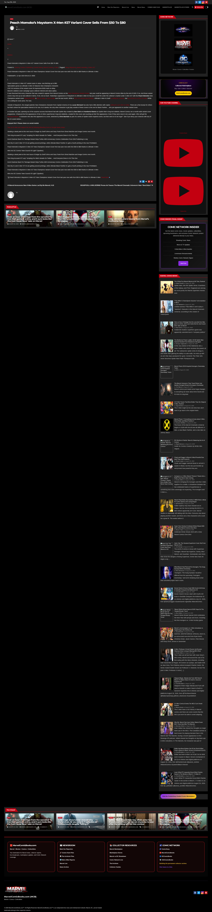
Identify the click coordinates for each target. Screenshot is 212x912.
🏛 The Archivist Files (67, 856)
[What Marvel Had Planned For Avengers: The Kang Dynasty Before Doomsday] (167, 572)
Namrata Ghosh (180, 726)
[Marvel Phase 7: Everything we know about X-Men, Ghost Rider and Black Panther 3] (167, 424)
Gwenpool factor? (13, 116)
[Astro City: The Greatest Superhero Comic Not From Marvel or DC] (167, 549)
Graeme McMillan (180, 422)
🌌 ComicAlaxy (164, 849)
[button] (192, 7)
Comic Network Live (116, 860)
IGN (177, 370)
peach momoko (82, 67)
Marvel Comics (48, 67)
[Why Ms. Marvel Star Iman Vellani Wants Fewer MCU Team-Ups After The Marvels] (167, 728)
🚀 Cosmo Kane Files (67, 853)
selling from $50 (29, 98)
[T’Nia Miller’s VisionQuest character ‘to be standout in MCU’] (167, 306)
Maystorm (72, 67)
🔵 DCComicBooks (165, 856)
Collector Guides (115, 867)
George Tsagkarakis (181, 343)
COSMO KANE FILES (154, 7)
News (133, 7)
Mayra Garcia (179, 707)
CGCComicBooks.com (183, 93)
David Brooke (179, 631)
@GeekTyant (179, 503)
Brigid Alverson (180, 444)
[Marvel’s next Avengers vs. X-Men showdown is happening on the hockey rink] (167, 633)
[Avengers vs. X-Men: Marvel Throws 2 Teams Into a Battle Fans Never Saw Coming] (167, 481)
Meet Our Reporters (113, 7)
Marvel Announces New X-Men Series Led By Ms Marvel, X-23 (31, 185)
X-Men (56, 67)
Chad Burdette (180, 591)
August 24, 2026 (114, 224)
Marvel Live (125, 7)
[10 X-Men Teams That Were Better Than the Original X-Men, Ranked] (167, 407)
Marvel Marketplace (116, 849)
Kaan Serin (179, 327)
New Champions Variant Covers (78, 93)
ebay (67, 67)
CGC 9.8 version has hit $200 (84, 98)
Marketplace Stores (116, 853)
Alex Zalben (179, 613)
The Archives (114, 863)
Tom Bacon (179, 387)
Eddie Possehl (180, 283)
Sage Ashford (179, 405)
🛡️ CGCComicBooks (166, 860)
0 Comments (43, 827)
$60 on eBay (41, 98)
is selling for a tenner (117, 98)
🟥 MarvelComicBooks (166, 853)
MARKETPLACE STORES (182, 7)
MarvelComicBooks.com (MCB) (20, 896)
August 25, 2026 (14, 224)
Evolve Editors (180, 479)
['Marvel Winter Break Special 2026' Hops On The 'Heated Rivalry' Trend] (167, 615)
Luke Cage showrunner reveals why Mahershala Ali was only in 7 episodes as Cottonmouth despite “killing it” (77, 822)
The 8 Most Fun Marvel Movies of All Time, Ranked (189, 281)
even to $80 (51, 98)
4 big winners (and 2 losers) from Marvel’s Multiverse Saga (128, 220)
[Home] (98, 7)
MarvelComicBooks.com (29, 224)
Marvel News (141, 7)
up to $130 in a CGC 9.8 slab (137, 98)
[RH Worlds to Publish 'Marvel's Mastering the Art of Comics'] (167, 446)
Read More (105, 177)
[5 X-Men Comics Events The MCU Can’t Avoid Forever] (167, 709)
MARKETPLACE (167, 7)
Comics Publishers (26, 67)
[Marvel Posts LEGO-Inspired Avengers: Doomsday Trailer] (167, 372)
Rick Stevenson (180, 570)
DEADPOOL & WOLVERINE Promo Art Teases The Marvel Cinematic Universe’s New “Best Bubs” (116, 185)
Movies (60, 817)
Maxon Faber (179, 529)
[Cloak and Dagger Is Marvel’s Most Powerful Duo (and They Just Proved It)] (167, 463)
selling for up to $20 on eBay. (120, 105)
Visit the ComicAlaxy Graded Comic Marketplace (178, 796)
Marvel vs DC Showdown (118, 856)
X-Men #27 (91, 67)
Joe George (179, 547)
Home (103, 7)
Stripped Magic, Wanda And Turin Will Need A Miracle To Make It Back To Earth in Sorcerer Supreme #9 (188, 679)
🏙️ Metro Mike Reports (67, 860)
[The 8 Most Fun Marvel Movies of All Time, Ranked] (167, 287)
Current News (38, 67)
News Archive (64, 867)
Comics (9, 55)
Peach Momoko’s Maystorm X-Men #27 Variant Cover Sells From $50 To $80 (68, 23)
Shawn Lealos (179, 461)
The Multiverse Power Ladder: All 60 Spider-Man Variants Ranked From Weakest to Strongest (79, 219)
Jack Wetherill (179, 304)
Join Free (183, 263)
